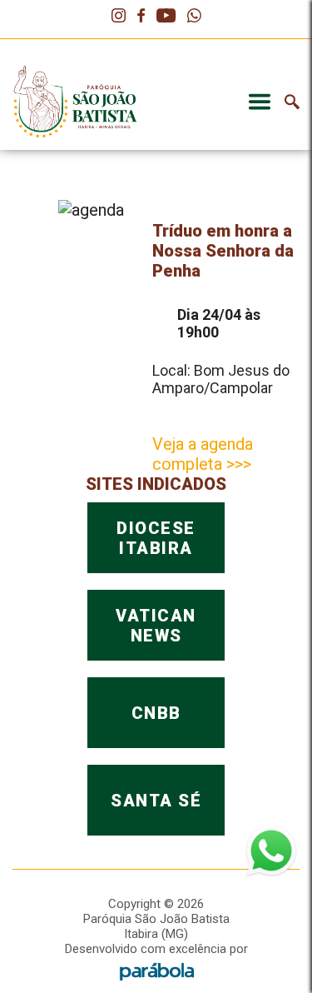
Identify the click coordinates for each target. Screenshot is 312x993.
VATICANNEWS (156, 626)
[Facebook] (141, 16)
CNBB (156, 713)
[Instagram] (118, 16)
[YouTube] (166, 16)
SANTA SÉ (156, 801)
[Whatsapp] (194, 16)
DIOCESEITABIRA (156, 538)
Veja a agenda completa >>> (202, 454)
